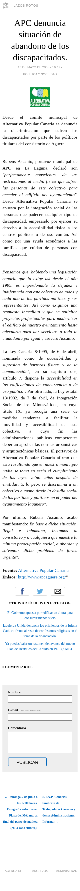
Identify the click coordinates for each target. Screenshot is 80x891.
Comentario (17, 728)
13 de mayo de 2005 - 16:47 (39, 67)
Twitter (40, 591)
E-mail (24, 710)
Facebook (22, 591)
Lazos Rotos (26, 5)
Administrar (66, 871)
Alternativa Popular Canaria (43, 570)
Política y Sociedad (40, 74)
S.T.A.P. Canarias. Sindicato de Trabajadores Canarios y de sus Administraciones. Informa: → (59, 809)
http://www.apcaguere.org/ (42, 576)
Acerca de (13, 871)
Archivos (40, 871)
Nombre (14, 692)
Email (58, 591)
